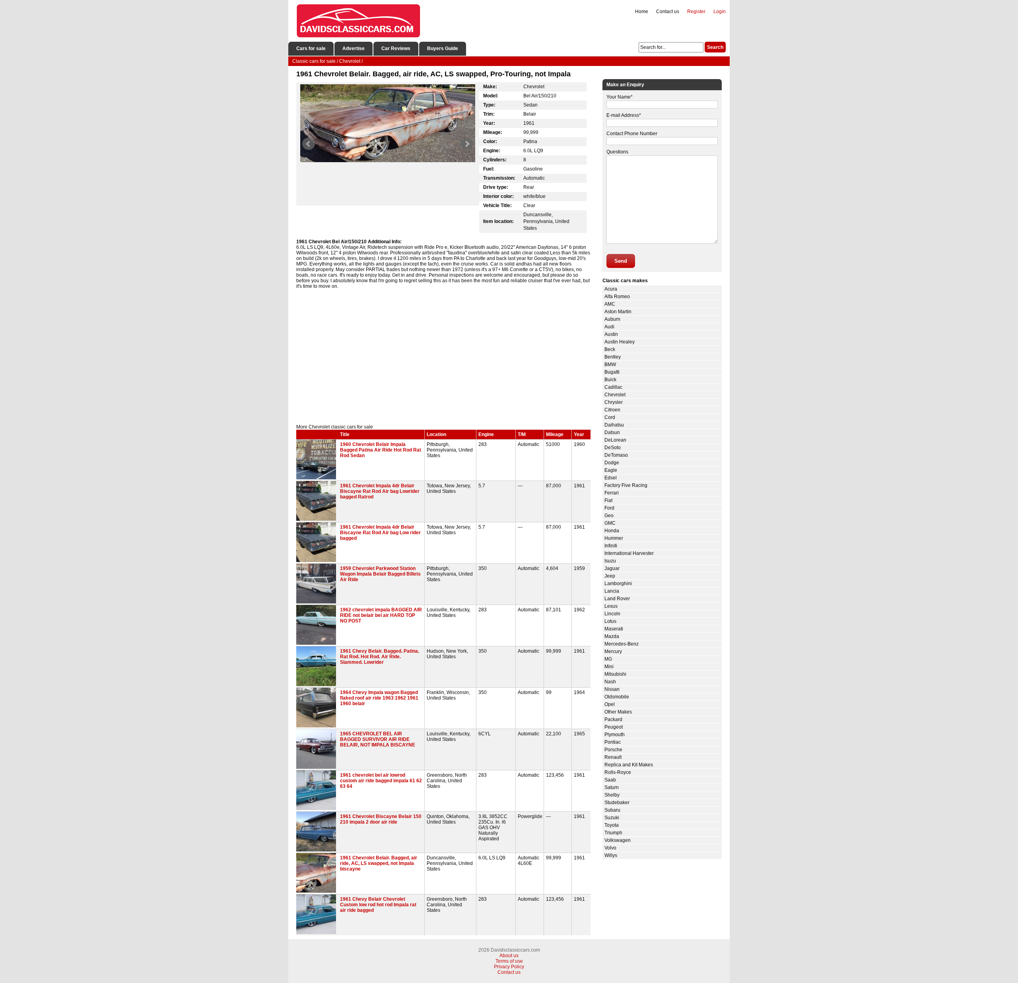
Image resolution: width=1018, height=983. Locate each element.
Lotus (610, 621)
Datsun (612, 432)
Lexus (611, 606)
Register (696, 11)
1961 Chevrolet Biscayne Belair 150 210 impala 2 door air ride (381, 819)
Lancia (611, 591)
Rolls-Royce (617, 772)
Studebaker (616, 802)
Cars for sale (311, 48)
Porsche (613, 749)
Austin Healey (619, 342)
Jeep (609, 576)
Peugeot (613, 727)
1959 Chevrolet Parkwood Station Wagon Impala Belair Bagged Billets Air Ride (380, 574)
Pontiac (612, 742)
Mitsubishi (615, 674)
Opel (609, 704)
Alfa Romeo (617, 296)
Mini (609, 666)
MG (608, 659)
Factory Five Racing (625, 485)
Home (641, 11)
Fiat (608, 500)
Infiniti (610, 546)
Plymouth (614, 734)
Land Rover (617, 598)
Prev (308, 144)
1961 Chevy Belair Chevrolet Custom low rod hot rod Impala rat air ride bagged (378, 904)
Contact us (667, 11)
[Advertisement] (443, 356)
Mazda (611, 636)
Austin (611, 334)
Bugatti (612, 372)
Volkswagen (617, 840)
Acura (610, 289)
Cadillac (613, 387)
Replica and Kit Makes (628, 765)
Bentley (612, 357)
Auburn (612, 319)
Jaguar (612, 568)
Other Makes (618, 712)
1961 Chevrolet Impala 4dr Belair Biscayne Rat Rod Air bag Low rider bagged (380, 532)
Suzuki (611, 817)
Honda (611, 530)
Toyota (611, 825)
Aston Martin (617, 311)
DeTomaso (616, 455)
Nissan (612, 689)
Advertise (353, 48)
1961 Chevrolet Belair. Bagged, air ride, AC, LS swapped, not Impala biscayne (378, 863)
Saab (610, 780)
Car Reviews (395, 48)
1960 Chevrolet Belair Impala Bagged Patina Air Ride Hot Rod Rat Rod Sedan (380, 450)
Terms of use (509, 961)
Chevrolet (615, 394)
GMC (610, 523)
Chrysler (613, 402)
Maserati (613, 629)
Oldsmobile (616, 697)
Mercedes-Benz (621, 644)
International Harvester (629, 553)
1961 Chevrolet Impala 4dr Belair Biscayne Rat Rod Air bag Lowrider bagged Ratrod (380, 491)
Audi (609, 327)
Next (466, 144)
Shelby (612, 795)
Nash (610, 681)
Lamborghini (618, 583)
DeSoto (612, 447)
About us (509, 955)
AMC (609, 304)
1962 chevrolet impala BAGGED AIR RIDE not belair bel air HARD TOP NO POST (381, 615)
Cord (609, 417)
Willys (610, 855)
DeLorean (615, 440)
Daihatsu (614, 425)
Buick (610, 379)
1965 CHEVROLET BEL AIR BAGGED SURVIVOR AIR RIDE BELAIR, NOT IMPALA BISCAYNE (377, 739)
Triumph (613, 833)
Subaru (612, 810)
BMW (610, 364)
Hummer (613, 538)
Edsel (610, 478)
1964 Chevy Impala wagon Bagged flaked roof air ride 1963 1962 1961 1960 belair (379, 698)
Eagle (610, 470)
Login (719, 11)
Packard (613, 719)
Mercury (613, 651)
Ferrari (611, 493)
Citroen (612, 410)
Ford (609, 508)
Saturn (611, 787)
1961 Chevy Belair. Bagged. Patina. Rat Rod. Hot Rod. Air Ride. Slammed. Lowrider (379, 656)
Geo (609, 515)
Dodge (611, 462)
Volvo (610, 848)
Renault (613, 757)
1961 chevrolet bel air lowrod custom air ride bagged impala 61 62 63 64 (381, 780)
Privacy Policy (509, 966)
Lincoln (612, 614)
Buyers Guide (442, 48)
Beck (609, 349)
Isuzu (610, 561)
